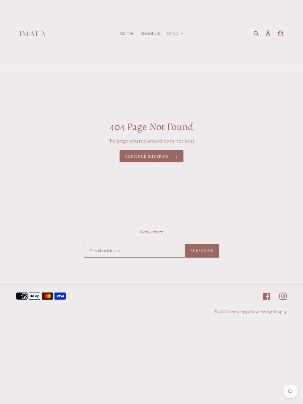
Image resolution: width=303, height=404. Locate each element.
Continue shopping (147, 156)
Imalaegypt (239, 311)
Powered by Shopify (269, 311)
